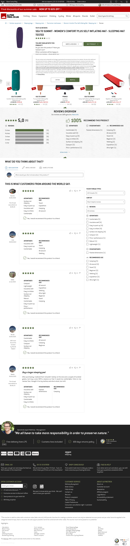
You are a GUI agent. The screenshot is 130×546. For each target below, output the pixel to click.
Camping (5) (111, 130)
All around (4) (111, 133)
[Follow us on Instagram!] (36, 487)
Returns (67, 495)
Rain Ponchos (38, 530)
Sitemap (5, 539)
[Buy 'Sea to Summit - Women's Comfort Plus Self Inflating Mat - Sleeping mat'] (19, 38)
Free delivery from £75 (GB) (13, 5)
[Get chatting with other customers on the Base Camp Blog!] (43, 487)
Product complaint (71, 497)
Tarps (3, 532)
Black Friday (5, 529)
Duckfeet (100, 529)
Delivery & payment (72, 484)
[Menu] (128, 539)
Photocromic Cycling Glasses (74, 535)
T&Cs (67, 500)
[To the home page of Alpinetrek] (11, 16)
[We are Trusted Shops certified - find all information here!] (102, 441)
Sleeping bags (28, 23)
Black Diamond (102, 532)
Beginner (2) (111, 139)
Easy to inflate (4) (72, 139)
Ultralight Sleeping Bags (73, 530)
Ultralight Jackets (39, 534)
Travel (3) (110, 136)
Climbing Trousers (7, 534)
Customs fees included (44, 5)
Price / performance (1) (74, 148)
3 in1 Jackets (38, 527)
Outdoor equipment (15, 23)
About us (100, 484)
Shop (2, 2)
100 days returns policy (76, 5)
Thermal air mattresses (54, 23)
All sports (76, 16)
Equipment (43, 16)
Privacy (72, 500)
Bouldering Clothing (8, 535)
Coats (35, 532)
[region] (66, 70)
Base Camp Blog (11, 2)
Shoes (34, 16)
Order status (69, 487)
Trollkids (100, 535)
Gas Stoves (5, 530)
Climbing (52, 16)
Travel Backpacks (71, 529)
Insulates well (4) (72, 133)
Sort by (89, 198)
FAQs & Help (69, 489)
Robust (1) (93, 241)
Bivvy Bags (69, 534)
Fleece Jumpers (39, 535)
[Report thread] (80, 191)
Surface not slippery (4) (74, 142)
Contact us (68, 492)
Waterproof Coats (39, 529)
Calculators (5, 527)
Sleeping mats (39, 23)
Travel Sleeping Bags (72, 527)
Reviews (92, 207)
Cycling (61, 16)
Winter (68, 16)
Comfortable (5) (71, 130)
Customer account (103, 487)
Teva (99, 527)
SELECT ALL (72, 79)
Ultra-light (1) (111, 148)
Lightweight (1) (94, 244)
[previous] (8, 84)
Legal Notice (101, 495)
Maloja (100, 530)
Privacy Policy (41, 74)
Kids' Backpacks (71, 532)
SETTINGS (58, 79)
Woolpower (101, 534)
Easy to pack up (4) (73, 136)
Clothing (26, 16)
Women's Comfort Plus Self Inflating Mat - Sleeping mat (80, 23)
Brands (85, 16)
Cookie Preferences (71, 502)
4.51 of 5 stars (111, 5)
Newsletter (101, 489)
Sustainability (102, 500)
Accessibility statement (105, 497)
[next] (121, 84)
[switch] (124, 544)
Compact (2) (70, 145)
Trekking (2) (111, 142)
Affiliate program (102, 492)
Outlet (92, 16)
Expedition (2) (112, 145)
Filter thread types (93, 189)
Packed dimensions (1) (94, 130)
